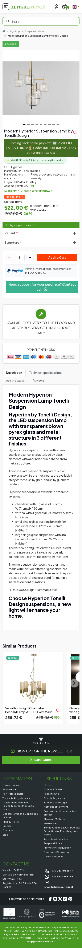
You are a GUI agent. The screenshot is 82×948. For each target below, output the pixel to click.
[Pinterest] (70, 898)
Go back (12, 43)
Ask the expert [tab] (16, 380)
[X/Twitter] (60, 898)
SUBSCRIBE (43, 760)
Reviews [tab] (38, 380)
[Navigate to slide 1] (24, 124)
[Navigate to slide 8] (54, 124)
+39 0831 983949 (62, 870)
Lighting (15, 31)
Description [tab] (14, 372)
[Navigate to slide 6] (45, 124)
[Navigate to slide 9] (58, 124)
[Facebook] (50, 898)
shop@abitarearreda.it (41, 941)
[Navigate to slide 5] (41, 124)
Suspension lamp (35, 31)
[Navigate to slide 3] (32, 124)
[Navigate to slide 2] (28, 124)
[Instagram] (55, 898)
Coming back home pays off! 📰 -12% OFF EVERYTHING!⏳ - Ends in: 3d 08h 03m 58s (41, 148)
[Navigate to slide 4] (37, 124)
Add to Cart (57, 257)
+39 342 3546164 (62, 876)
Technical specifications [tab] (45, 372)
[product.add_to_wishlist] (58, 710)
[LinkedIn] (65, 898)
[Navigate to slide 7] (49, 124)
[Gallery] (41, 88)
